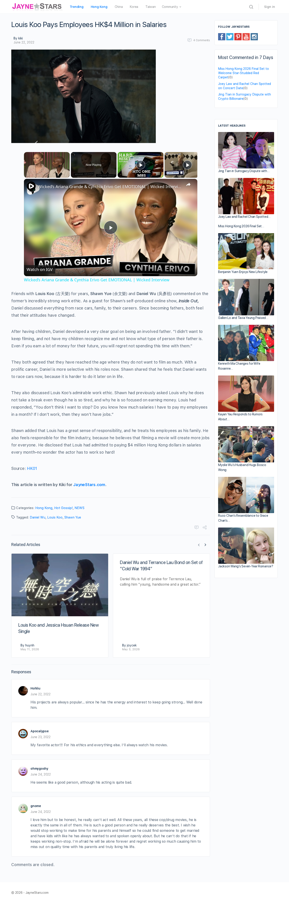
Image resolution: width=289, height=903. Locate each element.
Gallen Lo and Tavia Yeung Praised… (243, 318)
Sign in (269, 7)
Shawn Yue (72, 517)
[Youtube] (246, 36)
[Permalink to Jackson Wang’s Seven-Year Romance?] (246, 546)
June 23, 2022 (40, 737)
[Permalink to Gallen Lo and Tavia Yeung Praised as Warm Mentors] (246, 297)
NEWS (79, 508)
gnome (35, 806)
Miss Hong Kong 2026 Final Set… (241, 226)
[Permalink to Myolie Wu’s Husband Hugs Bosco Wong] (246, 444)
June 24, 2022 (40, 774)
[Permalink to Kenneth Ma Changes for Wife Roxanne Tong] (246, 343)
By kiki (18, 38)
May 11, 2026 (30, 649)
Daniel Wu (37, 517)
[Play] (140, 164)
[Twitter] (229, 36)
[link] (31, 186)
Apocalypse (39, 731)
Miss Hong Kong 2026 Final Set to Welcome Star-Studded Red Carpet (243, 73)
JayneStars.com (89, 484)
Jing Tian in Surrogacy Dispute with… (243, 171)
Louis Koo (55, 517)
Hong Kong (43, 508)
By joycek (129, 645)
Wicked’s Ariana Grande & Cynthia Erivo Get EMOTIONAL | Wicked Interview (110, 186)
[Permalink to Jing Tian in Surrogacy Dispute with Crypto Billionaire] (246, 150)
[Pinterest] (238, 36)
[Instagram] (254, 36)
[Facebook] (221, 36)
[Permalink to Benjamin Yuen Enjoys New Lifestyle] (246, 251)
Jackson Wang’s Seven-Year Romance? (245, 566)
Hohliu (35, 688)
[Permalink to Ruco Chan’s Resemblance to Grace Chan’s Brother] (246, 495)
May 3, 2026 (131, 649)
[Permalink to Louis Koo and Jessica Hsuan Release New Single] (60, 585)
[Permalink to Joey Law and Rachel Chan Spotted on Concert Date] (246, 196)
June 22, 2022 (24, 42)
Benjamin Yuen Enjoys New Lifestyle (243, 272)
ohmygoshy (39, 768)
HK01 (32, 468)
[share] (188, 184)
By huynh (27, 645)
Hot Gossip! (63, 508)
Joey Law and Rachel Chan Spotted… (244, 216)
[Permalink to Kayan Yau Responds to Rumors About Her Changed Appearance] (246, 393)
